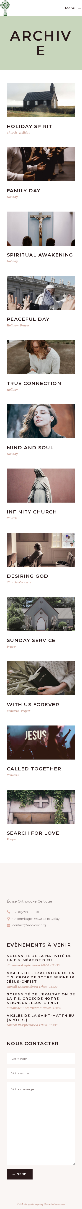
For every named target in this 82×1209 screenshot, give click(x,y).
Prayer (24, 325)
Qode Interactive (54, 1204)
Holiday (24, 133)
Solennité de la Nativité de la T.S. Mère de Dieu (39, 958)
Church (12, 133)
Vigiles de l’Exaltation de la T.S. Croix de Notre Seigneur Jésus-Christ (40, 977)
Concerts (25, 582)
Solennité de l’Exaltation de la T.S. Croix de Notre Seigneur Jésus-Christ (41, 998)
